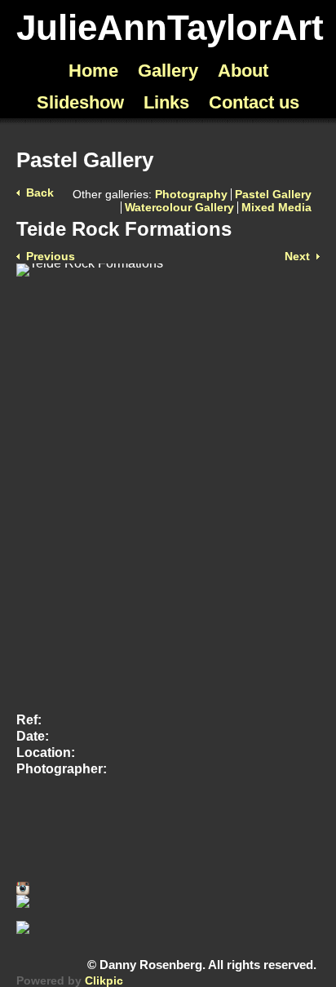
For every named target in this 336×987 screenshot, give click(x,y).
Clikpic (104, 981)
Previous (50, 256)
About (243, 70)
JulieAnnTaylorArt (170, 27)
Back (40, 193)
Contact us (254, 102)
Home (93, 70)
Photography (191, 194)
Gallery (168, 70)
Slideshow (80, 102)
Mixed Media (276, 207)
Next (297, 256)
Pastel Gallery (273, 194)
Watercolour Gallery (179, 207)
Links (166, 102)
